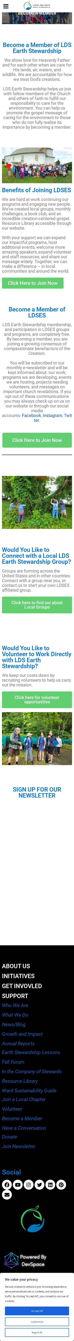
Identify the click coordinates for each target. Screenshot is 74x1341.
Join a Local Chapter (24, 1099)
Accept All (37, 1311)
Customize (37, 1321)
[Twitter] (39, 1185)
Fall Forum (13, 1062)
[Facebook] (7, 1185)
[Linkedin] (50, 1185)
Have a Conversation (24, 1128)
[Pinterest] (61, 1185)
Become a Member (22, 1118)
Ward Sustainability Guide (29, 1090)
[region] (37, 1307)
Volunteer (12, 1109)
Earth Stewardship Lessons (31, 1052)
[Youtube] (18, 1185)
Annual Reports (18, 1043)
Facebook (31, 415)
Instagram (52, 415)
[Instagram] (29, 1185)
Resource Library (20, 1081)
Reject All (37, 1332)
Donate (9, 1137)
